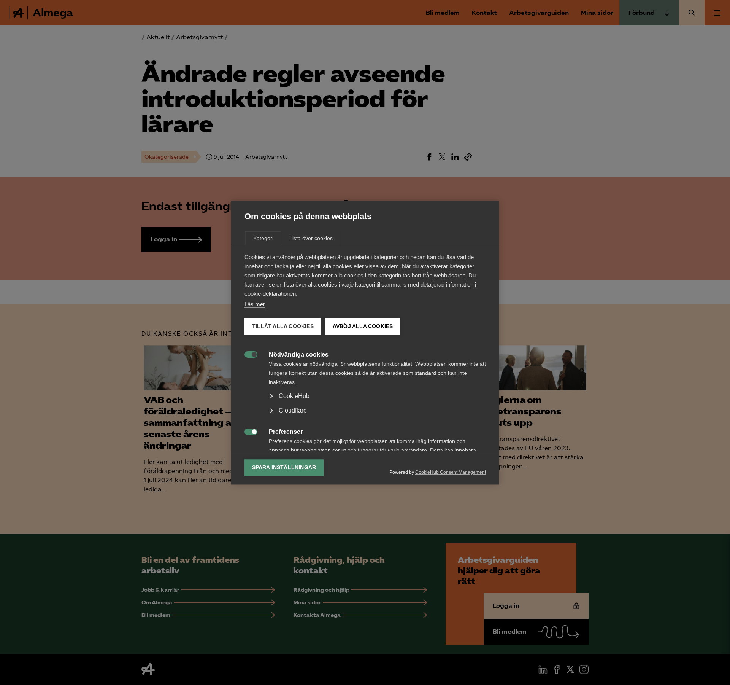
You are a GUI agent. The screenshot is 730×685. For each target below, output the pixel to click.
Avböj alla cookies (362, 326)
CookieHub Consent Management (450, 472)
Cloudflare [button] (293, 410)
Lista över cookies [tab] (311, 238)
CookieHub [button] (294, 396)
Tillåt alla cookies (283, 326)
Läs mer (254, 304)
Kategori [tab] (263, 238)
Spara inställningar (284, 467)
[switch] (246, 353)
